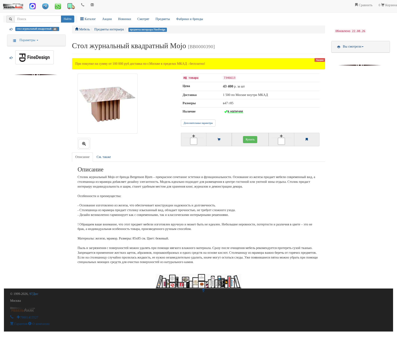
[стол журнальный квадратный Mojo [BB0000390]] (84, 143)
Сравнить (365, 5)
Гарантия (20, 324)
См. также (104, 157)
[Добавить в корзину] (193, 139)
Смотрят (143, 19)
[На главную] (13, 5)
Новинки (124, 19)
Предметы (162, 19)
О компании (40, 324)
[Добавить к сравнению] (281, 139)
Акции (107, 19)
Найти (68, 18)
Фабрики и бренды (189, 19)
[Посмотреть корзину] (219, 139)
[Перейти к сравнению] (306, 139)
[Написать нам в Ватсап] (58, 6)
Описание (82, 157)
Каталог (90, 19)
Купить (250, 139)
